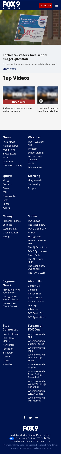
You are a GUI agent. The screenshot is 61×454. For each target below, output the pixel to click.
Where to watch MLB (36, 349)
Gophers (7, 184)
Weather (34, 137)
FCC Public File (35, 313)
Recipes (32, 188)
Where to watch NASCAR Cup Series (36, 357)
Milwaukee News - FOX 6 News (12, 291)
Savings (7, 236)
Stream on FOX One (35, 327)
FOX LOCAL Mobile (9, 339)
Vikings (6, 180)
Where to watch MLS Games (36, 399)
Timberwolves (10, 196)
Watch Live (46, 5)
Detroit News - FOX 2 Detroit (10, 305)
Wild (5, 192)
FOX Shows (34, 220)
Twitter (6, 356)
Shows (32, 216)
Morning (34, 176)
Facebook (8, 348)
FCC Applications (37, 317)
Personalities (34, 293)
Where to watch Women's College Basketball (37, 383)
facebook (24, 417)
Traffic (31, 163)
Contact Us (34, 285)
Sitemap (32, 305)
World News (9, 149)
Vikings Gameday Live (37, 242)
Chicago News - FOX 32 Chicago (11, 298)
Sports (7, 176)
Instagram (8, 352)
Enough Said (34, 236)
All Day (31, 232)
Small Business (10, 232)
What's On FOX (36, 301)
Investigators (9, 153)
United (6, 203)
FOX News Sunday (12, 165)
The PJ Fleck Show (37, 247)
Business (7, 224)
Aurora (6, 207)
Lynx (5, 199)
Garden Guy (34, 184)
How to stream (11, 334)
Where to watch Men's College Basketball (36, 374)
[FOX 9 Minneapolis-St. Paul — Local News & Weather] (12, 5)
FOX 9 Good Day (37, 228)
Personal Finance (12, 220)
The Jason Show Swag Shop (36, 267)
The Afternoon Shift (35, 260)
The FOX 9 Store (36, 272)
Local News (9, 141)
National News (10, 145)
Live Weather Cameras (35, 158)
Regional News (9, 283)
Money (8, 216)
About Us (34, 281)
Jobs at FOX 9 (35, 297)
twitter (30, 417)
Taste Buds (34, 255)
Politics (6, 157)
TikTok (6, 360)
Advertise (33, 309)
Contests (32, 289)
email (36, 417)
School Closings (36, 152)
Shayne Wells (35, 180)
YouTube (7, 364)
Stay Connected (10, 327)
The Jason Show (36, 224)
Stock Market (10, 228)
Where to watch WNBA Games (36, 392)
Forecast (32, 148)
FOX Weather (35, 167)
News (7, 137)
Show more (9, 68)
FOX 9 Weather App (36, 143)
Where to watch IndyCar (36, 366)
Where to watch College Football (36, 342)
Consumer (8, 161)
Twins (6, 188)
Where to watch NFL (36, 335)
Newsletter (8, 344)
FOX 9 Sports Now (37, 251)
